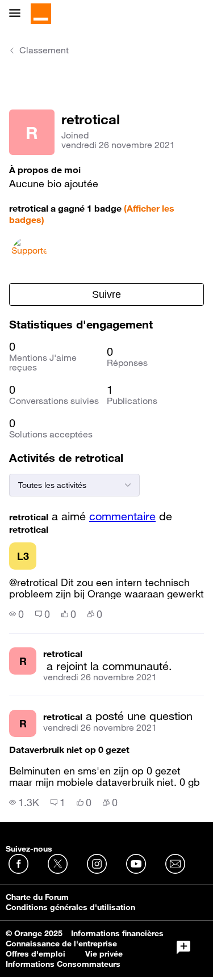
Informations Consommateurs (63, 964)
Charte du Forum (37, 897)
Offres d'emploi (35, 954)
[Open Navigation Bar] (18, 13)
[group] (16, 614)
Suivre (106, 294)
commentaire (122, 516)
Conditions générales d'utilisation (70, 907)
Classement (44, 50)
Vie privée (104, 954)
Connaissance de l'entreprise (61, 943)
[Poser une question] (183, 947)
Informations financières (117, 933)
